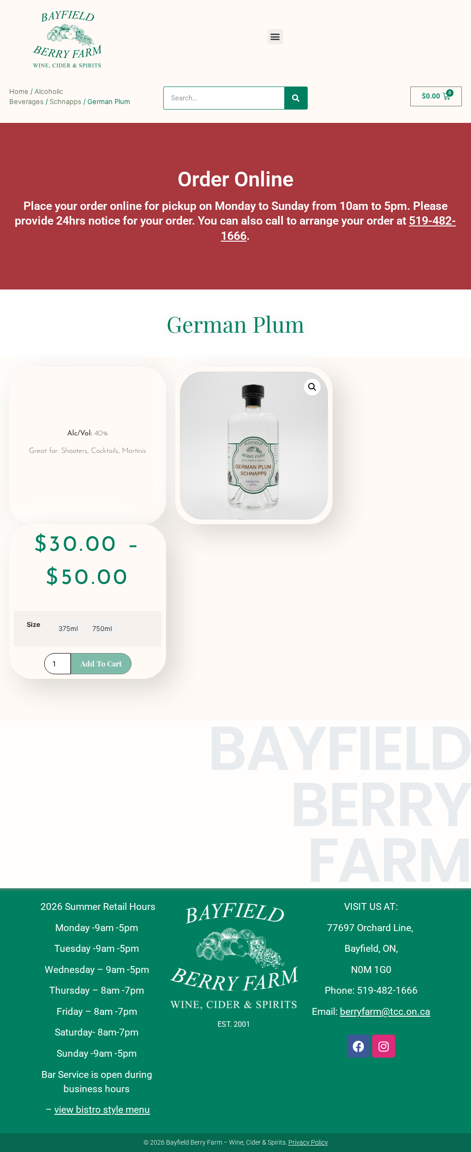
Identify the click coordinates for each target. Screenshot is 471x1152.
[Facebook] (358, 1046)
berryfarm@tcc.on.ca (385, 1011)
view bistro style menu (102, 1109)
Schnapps (65, 102)
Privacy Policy (308, 1142)
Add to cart (101, 663)
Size (33, 624)
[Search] (295, 98)
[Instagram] (383, 1046)
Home (19, 91)
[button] (275, 36)
